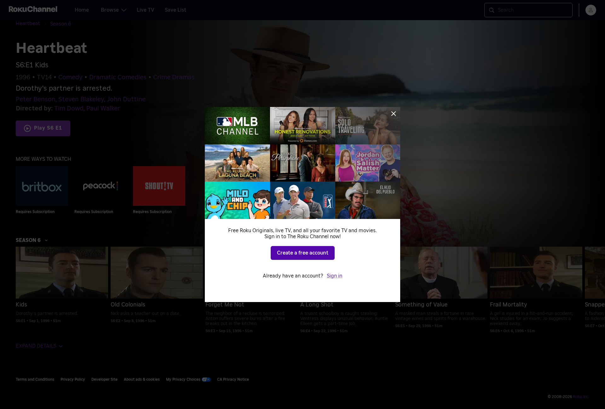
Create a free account (302, 252)
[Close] (394, 114)
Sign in (334, 275)
